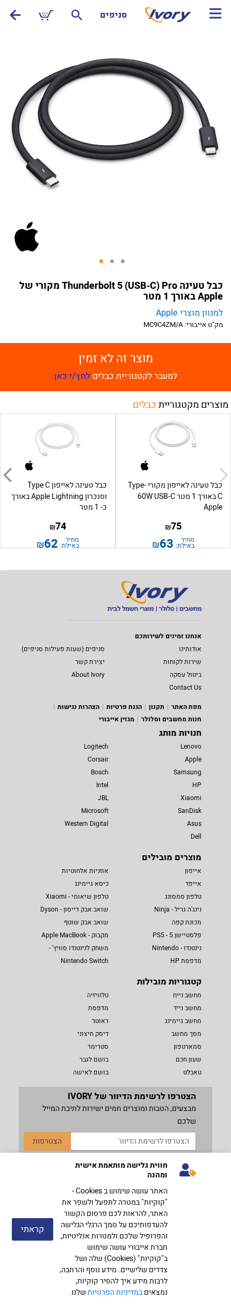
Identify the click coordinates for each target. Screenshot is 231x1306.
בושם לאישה (91, 1072)
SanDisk (189, 811)
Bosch (100, 772)
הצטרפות (47, 1141)
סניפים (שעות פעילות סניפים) (63, 649)
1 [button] (104, 264)
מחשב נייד (187, 1008)
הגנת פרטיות (124, 707)
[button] (7, 475)
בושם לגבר (94, 1059)
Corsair (98, 759)
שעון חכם (188, 1059)
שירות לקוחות (182, 662)
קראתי (32, 1229)
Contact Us (185, 687)
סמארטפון (187, 1046)
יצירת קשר (90, 662)
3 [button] (126, 264)
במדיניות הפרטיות (115, 1292)
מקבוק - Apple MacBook (75, 935)
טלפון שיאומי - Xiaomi (77, 896)
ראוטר (100, 1021)
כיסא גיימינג (92, 884)
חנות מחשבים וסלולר (171, 719)
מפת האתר (186, 707)
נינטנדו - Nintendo (176, 948)
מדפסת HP (185, 961)
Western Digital (86, 824)
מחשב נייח (187, 995)
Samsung (187, 772)
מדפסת (98, 1008)
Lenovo (191, 746)
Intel (102, 785)
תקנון (156, 707)
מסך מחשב (186, 1034)
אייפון (193, 871)
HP (196, 785)
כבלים (144, 405)
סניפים (113, 15)
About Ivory (88, 675)
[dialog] (115, 1229)
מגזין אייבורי (116, 719)
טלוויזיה (98, 995)
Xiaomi (191, 798)
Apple (193, 759)
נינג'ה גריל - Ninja (177, 909)
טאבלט (192, 1072)
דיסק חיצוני (93, 1034)
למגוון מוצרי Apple (189, 313)
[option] (115, 124)
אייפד (193, 884)
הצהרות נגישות (78, 707)
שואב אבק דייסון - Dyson (74, 909)
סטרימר (98, 1046)
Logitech (96, 746)
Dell (196, 836)
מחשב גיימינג (183, 1021)
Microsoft (95, 811)
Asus (194, 824)
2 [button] (115, 264)
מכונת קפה (186, 922)
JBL (103, 798)
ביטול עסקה (185, 675)
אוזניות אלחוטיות (85, 871)
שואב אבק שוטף (86, 922)
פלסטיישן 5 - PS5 (177, 935)
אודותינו (190, 649)
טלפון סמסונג (183, 896)
